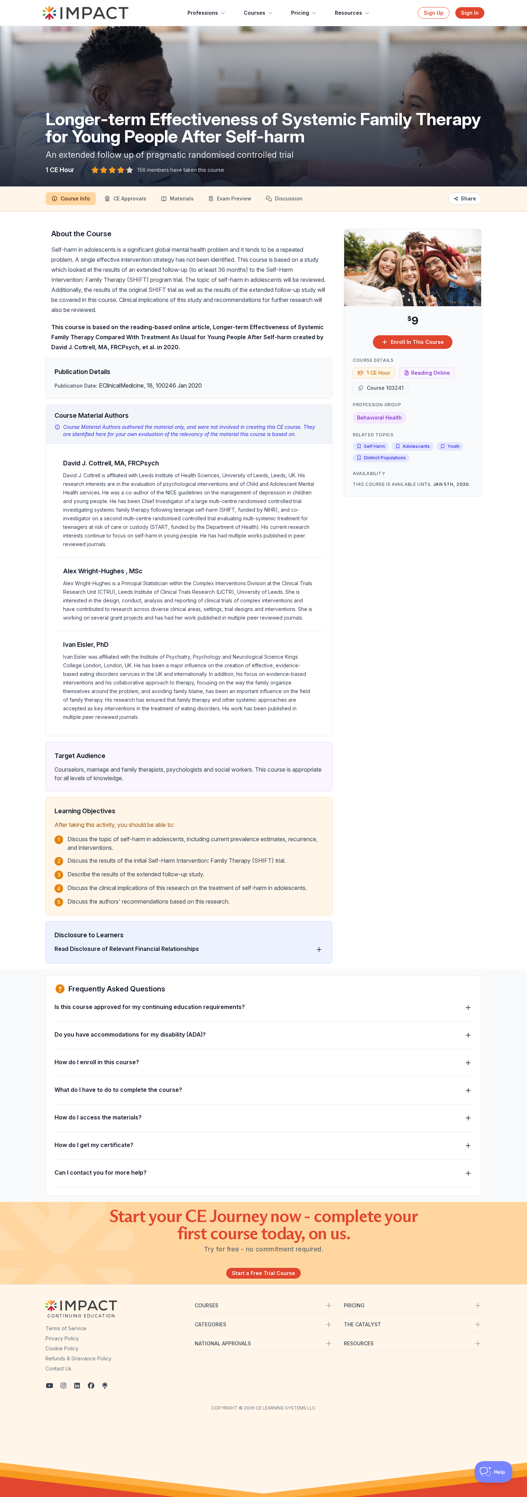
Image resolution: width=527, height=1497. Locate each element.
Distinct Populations (385, 457)
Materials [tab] (182, 198)
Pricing (300, 13)
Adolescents (416, 446)
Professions (202, 13)
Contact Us (58, 1368)
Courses (254, 13)
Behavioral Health (379, 417)
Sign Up (433, 13)
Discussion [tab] (289, 198)
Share (468, 198)
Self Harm (374, 446)
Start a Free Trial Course (263, 1273)
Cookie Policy (62, 1348)
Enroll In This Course (417, 342)
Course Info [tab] (75, 198)
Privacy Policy (62, 1338)
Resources (348, 13)
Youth (453, 446)
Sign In (470, 13)
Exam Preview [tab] (234, 198)
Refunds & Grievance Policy (78, 1358)
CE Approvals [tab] (129, 198)
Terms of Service (66, 1328)
